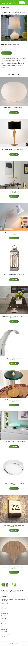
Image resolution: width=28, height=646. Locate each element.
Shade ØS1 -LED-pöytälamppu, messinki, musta (14, 191)
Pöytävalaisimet (15, 44)
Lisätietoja (6, 53)
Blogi (2, 626)
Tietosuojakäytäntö (5, 634)
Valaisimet (9, 44)
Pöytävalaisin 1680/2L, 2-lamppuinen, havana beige (14, 316)
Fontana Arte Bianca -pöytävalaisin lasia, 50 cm (14, 107)
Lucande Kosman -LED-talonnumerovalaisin (14, 525)
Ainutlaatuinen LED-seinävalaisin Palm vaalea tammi (14, 567)
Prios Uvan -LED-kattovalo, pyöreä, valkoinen (14, 483)
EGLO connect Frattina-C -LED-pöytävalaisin (14, 441)
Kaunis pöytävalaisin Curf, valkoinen (14, 232)
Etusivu (2, 14)
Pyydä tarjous (22, 3)
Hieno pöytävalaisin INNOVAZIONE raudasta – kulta (14, 149)
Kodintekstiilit (4, 611)
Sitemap (3, 636)
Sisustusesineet (4, 613)
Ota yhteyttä (4, 629)
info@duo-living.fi (5, 603)
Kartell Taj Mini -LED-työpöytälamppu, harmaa (14, 358)
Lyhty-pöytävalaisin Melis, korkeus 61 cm (14, 274)
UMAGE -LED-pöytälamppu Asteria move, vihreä (14, 400)
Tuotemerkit (3, 615)
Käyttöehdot (4, 631)
